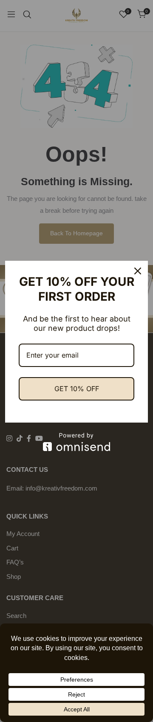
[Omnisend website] (76, 442)
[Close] (138, 271)
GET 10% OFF (76, 388)
